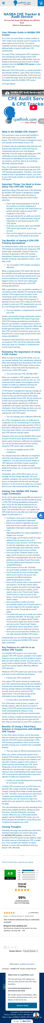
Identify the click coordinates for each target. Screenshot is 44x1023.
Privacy (6, 1014)
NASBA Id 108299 (19, 1017)
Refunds (13, 1014)
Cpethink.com (28, 1012)
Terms (20, 1014)
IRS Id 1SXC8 (32, 1017)
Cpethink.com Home (27, 964)
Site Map (27, 1014)
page (30, 638)
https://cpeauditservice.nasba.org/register (22, 533)
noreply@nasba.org (23, 558)
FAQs (4, 1017)
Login (9, 1017)
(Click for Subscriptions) (22, 25)
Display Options (15, 951)
